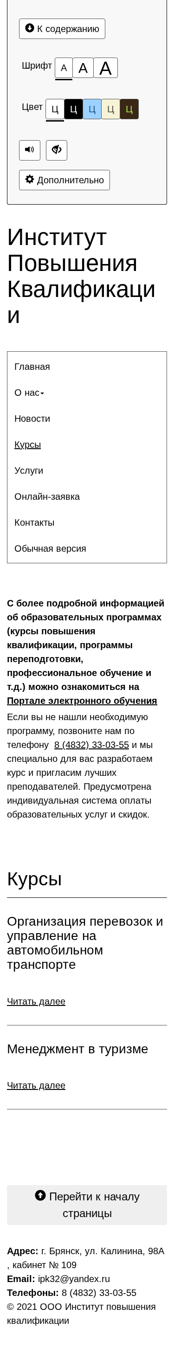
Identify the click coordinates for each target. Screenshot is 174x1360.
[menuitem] (87, 367)
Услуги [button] (28, 470)
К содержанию (66, 29)
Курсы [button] (27, 444)
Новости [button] (32, 418)
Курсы (34, 879)
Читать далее (36, 1001)
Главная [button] (32, 366)
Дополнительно (69, 180)
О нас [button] (26, 392)
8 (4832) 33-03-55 (91, 745)
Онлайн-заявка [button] (47, 496)
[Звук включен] (29, 150)
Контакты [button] (34, 522)
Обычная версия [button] (50, 548)
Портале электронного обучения (82, 701)
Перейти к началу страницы (93, 1204)
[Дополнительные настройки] (56, 150)
